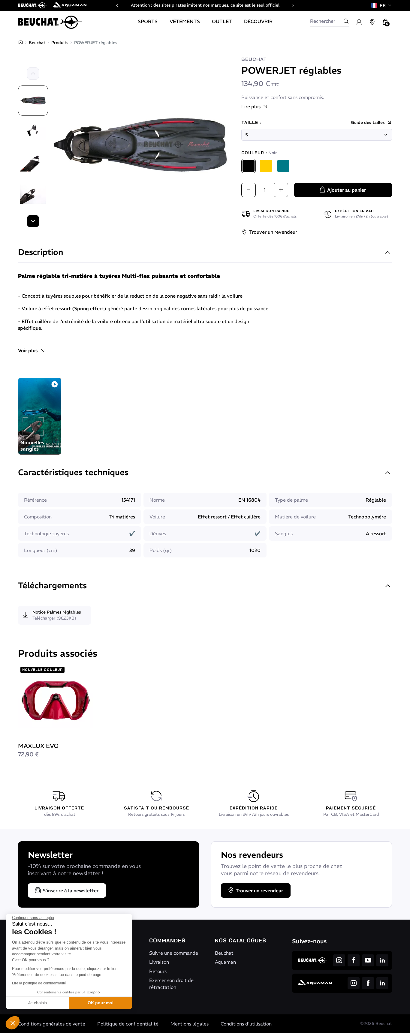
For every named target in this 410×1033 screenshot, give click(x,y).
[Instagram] (339, 960)
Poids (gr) (160, 550)
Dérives (157, 533)
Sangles (284, 533)
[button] (12, 1023)
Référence (35, 499)
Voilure (157, 516)
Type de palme (291, 499)
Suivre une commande (173, 953)
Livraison (159, 962)
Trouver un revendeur (273, 232)
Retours (158, 971)
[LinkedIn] (382, 960)
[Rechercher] (346, 21)
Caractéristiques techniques (73, 473)
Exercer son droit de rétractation (171, 983)
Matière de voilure (295, 516)
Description (40, 252)
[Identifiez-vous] (359, 22)
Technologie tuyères (46, 533)
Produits (59, 42)
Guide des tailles (368, 122)
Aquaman (225, 962)
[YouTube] (368, 960)
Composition (38, 516)
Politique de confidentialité (127, 1024)
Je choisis (37, 1002)
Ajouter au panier (346, 190)
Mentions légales (189, 1024)
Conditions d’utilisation (246, 1024)
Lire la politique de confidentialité (39, 983)
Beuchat (37, 42)
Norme (157, 499)
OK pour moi (100, 1002)
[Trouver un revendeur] (372, 22)
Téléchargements (52, 586)
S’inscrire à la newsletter (70, 890)
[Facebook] (354, 960)
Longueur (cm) (40, 550)
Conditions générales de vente (51, 1024)
